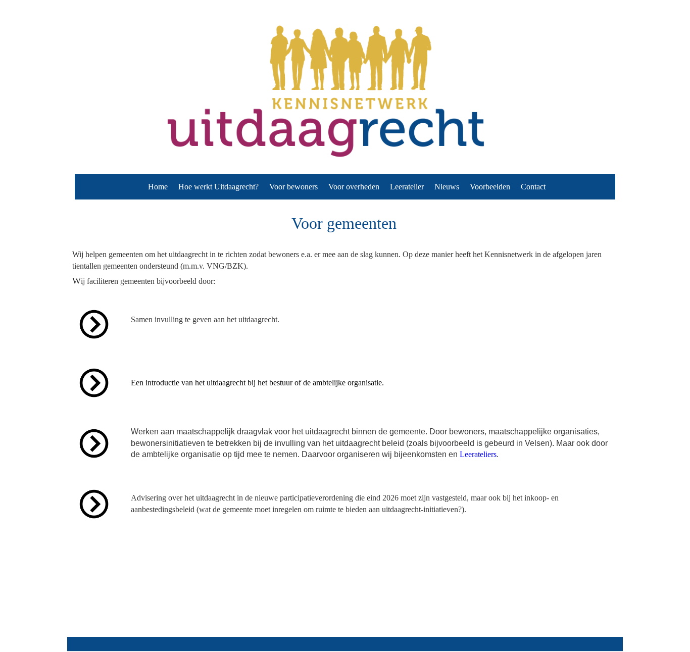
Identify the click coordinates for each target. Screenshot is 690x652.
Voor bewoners (293, 186)
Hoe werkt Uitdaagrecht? (218, 186)
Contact (533, 186)
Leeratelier (407, 186)
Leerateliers (478, 454)
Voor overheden (353, 186)
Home (158, 186)
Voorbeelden (490, 186)
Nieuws (446, 186)
